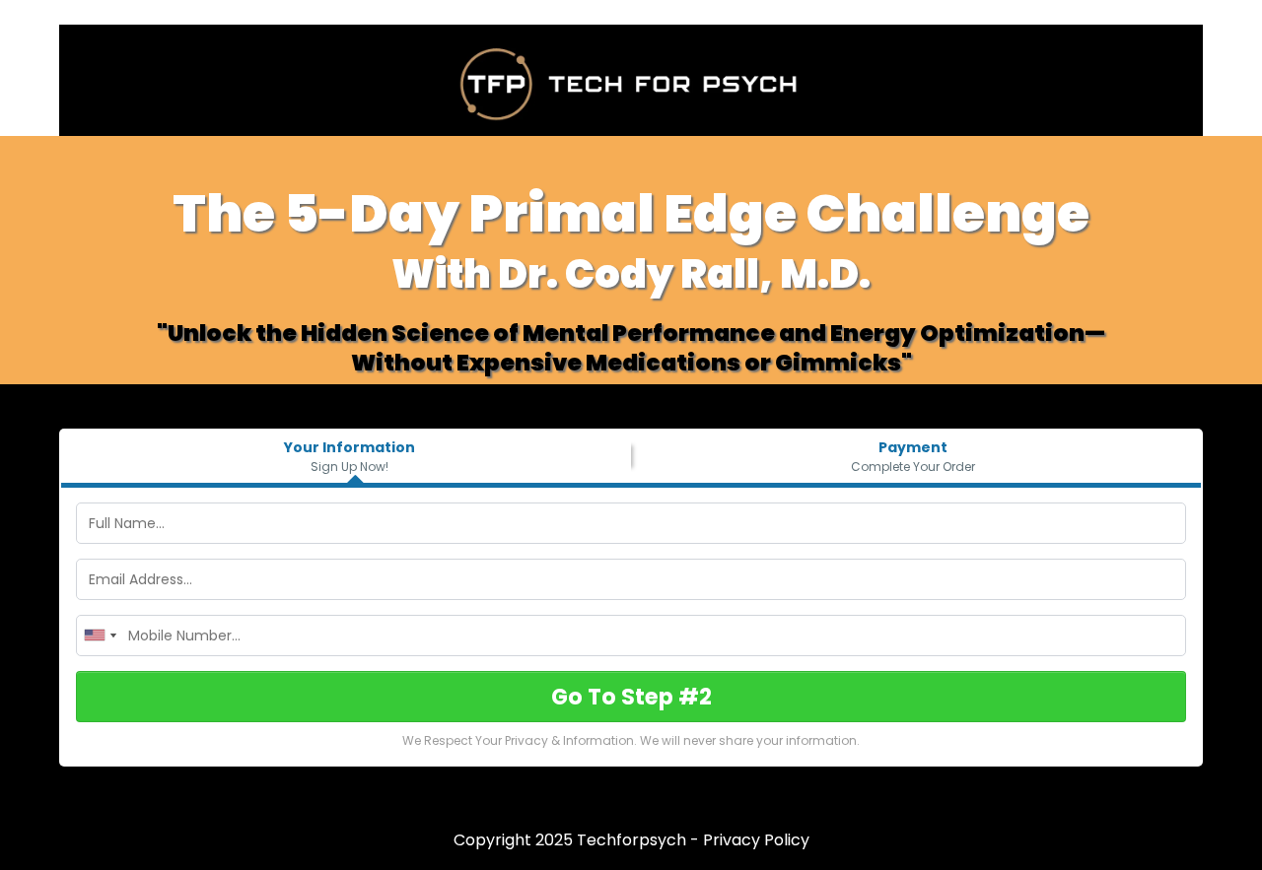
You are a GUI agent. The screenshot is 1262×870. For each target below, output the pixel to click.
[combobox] (99, 635)
